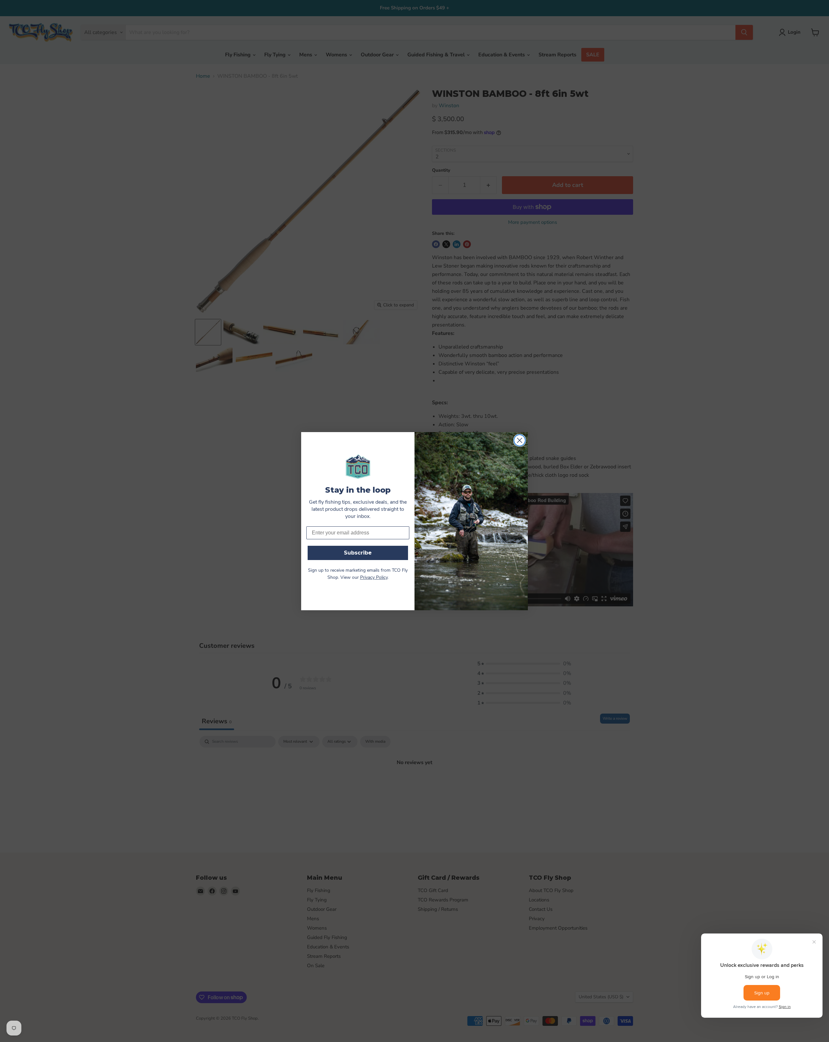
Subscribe (358, 553)
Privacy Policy (374, 577)
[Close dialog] (519, 440)
